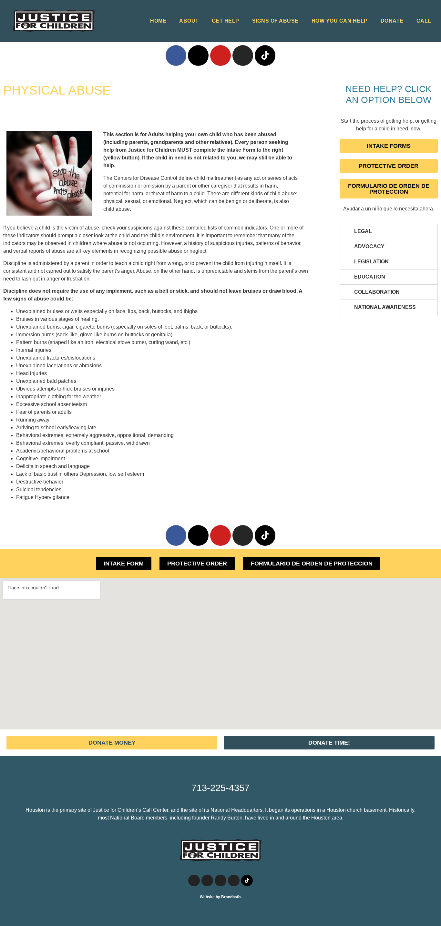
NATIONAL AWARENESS (385, 307)
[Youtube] (220, 55)
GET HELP (225, 21)
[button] (388, 231)
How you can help (340, 21)
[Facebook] (176, 55)
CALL (423, 21)
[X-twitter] (198, 55)
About (189, 21)
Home (158, 21)
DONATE (392, 21)
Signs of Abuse (275, 21)
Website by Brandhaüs (220, 897)
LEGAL (363, 231)
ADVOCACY (369, 246)
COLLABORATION (377, 292)
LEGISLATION (371, 261)
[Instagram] (242, 55)
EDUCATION (369, 277)
